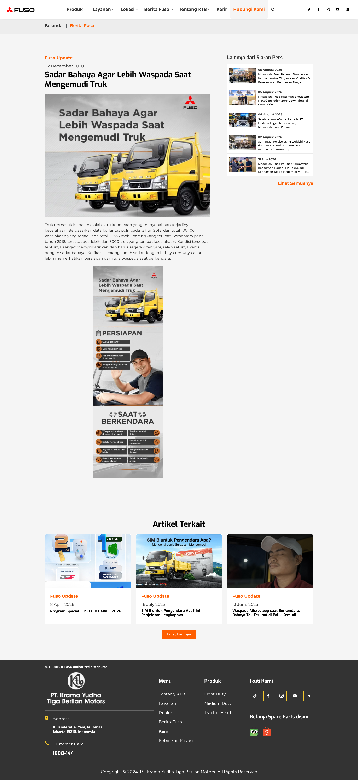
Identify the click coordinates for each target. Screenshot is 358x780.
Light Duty (215, 693)
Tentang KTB (172, 693)
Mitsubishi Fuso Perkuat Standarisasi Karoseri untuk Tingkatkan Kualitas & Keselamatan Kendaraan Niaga (284, 78)
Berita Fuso (170, 721)
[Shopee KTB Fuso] (268, 730)
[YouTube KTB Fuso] (295, 696)
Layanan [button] (102, 9)
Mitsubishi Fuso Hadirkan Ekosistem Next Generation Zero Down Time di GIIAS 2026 (283, 100)
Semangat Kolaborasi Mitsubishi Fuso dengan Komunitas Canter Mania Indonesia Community (284, 145)
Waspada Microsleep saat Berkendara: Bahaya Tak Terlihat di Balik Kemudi (266, 613)
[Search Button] (272, 9)
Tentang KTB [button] (193, 9)
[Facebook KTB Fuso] (318, 9)
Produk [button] (75, 9)
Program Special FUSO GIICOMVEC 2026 (85, 611)
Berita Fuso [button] (156, 9)
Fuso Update (59, 57)
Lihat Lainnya (179, 634)
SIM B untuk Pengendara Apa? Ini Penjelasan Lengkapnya (170, 613)
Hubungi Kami (249, 9)
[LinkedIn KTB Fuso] (347, 9)
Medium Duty (218, 703)
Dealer (165, 712)
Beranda (54, 25)
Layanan (167, 703)
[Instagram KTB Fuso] (328, 9)
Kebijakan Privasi (176, 740)
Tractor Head (217, 712)
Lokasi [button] (127, 9)
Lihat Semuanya (295, 183)
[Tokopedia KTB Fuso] (256, 730)
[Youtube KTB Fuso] (337, 9)
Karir (221, 9)
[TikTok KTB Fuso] (309, 9)
